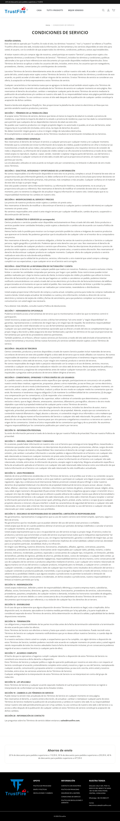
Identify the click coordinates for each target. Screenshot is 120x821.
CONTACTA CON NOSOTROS (71, 786)
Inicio (48, 25)
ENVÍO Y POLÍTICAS (40, 789)
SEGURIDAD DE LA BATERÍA (70, 793)
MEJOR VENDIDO (75, 10)
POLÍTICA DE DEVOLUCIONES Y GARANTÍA (72, 801)
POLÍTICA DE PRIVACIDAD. (70, 789)
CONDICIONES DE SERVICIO (71, 797)
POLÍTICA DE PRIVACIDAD (42, 786)
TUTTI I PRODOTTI (55, 10)
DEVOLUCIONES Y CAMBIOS (43, 793)
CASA (39, 10)
